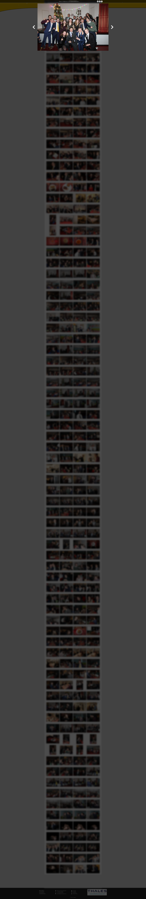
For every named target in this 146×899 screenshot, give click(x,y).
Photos (60, 1)
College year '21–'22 (66, 1)
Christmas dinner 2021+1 (75, 1)
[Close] (102, 1)
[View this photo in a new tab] (100, 1)
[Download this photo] (98, 1)
